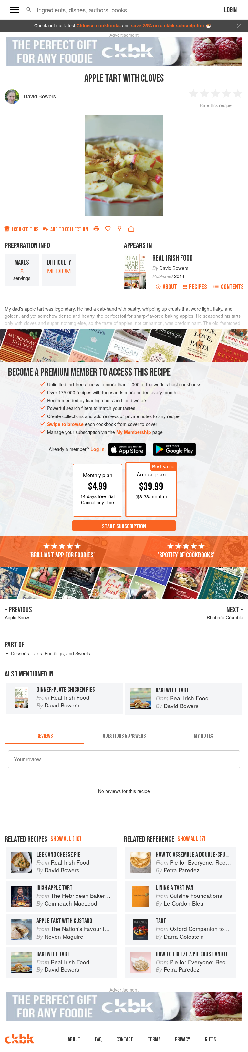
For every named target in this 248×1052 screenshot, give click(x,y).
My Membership (133, 432)
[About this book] (135, 257)
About (170, 287)
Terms (154, 1039)
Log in (97, 449)
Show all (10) (65, 839)
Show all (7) (191, 839)
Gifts (210, 1039)
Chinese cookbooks (99, 25)
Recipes (198, 287)
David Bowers (40, 96)
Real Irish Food (172, 258)
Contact (124, 1039)
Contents (232, 287)
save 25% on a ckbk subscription (167, 25)
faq (98, 1039)
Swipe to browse (65, 424)
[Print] (96, 229)
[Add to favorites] (108, 229)
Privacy (182, 1039)
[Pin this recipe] (119, 229)
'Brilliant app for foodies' (62, 555)
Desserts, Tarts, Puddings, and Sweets (50, 653)
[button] (29, 9)
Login (230, 10)
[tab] (44, 736)
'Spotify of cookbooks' (186, 555)
